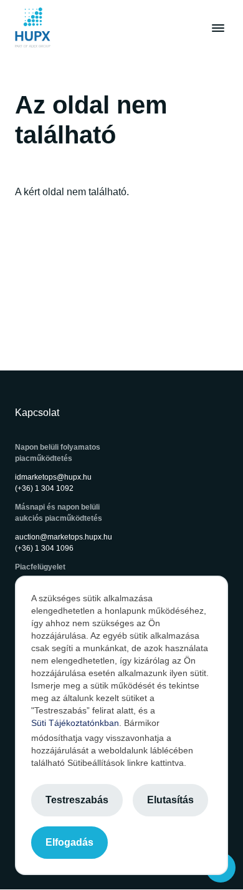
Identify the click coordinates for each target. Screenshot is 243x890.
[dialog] (121, 725)
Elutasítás (170, 800)
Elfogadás (69, 842)
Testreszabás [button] (76, 800)
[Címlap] (32, 27)
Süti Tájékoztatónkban (75, 723)
